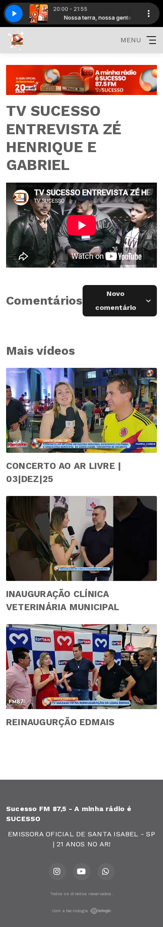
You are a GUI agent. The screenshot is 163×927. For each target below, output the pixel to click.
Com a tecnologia (70, 910)
